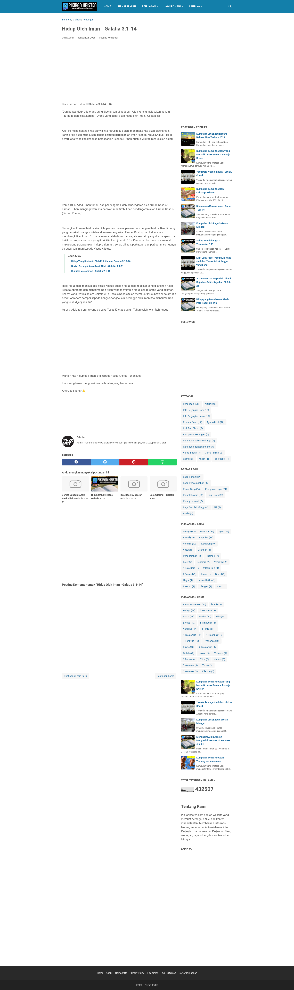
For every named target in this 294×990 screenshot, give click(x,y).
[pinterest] (133, 462)
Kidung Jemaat (193, 501)
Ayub (224, 531)
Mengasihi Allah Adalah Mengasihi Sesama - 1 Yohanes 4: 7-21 (213, 740)
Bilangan (204, 549)
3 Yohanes (190, 665)
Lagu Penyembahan (196, 483)
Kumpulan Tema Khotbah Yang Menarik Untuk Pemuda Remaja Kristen (213, 154)
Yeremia (190, 543)
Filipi (220, 616)
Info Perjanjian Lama (196, 416)
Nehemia (203, 562)
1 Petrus (209, 628)
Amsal (189, 537)
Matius (205, 616)
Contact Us (121, 973)
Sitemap (171, 973)
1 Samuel (212, 556)
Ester (187, 562)
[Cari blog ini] (230, 6)
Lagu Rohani (172, 6)
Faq (163, 973)
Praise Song (192, 489)
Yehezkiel (220, 562)
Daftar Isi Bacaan (188, 973)
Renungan (149, 6)
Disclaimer (152, 973)
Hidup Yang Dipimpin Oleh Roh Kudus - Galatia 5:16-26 (100, 261)
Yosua (188, 549)
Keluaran (208, 543)
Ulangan (206, 586)
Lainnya (194, 6)
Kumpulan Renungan (196, 434)
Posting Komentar (108, 37)
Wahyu (189, 610)
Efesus (189, 622)
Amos (206, 574)
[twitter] (105, 462)
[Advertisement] (119, 67)
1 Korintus (191, 641)
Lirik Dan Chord (193, 428)
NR (217, 507)
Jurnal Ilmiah (126, 6)
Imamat (189, 586)
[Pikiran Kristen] (79, 6)
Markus (219, 659)
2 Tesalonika (207, 647)
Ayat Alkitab (215, 422)
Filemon (208, 671)
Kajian (204, 458)
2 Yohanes (190, 671)
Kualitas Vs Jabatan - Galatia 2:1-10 (90, 271)
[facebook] (76, 462)
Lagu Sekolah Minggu (196, 507)
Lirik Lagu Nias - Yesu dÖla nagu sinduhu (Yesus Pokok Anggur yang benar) (213, 261)
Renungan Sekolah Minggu (199, 440)
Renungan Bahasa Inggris (198, 446)
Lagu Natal (215, 495)
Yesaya (189, 531)
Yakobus (190, 628)
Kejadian (206, 537)
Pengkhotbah (192, 556)
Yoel (221, 586)
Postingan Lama (165, 676)
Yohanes (220, 653)
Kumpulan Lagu (216, 489)
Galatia (188, 653)
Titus (204, 659)
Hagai (188, 580)
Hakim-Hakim (206, 580)
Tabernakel (221, 458)
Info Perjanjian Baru (196, 410)
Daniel (220, 574)
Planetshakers (193, 495)
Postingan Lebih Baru (75, 676)
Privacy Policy (137, 973)
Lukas (188, 647)
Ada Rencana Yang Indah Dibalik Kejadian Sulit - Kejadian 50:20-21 (213, 282)
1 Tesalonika (192, 635)
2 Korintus (208, 610)
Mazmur (207, 531)
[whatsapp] (162, 462)
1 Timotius (208, 622)
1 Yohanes (211, 641)
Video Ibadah (192, 452)
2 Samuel (189, 574)
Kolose (204, 653)
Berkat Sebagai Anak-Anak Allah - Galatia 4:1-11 (97, 266)
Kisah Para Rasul (194, 604)
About (109, 973)
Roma (188, 616)
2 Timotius (214, 635)
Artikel (210, 404)
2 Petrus (189, 659)
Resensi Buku (192, 422)
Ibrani (216, 604)
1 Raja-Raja (191, 568)
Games (188, 458)
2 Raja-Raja (211, 568)
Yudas (207, 665)
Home (107, 6)
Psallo (188, 513)
